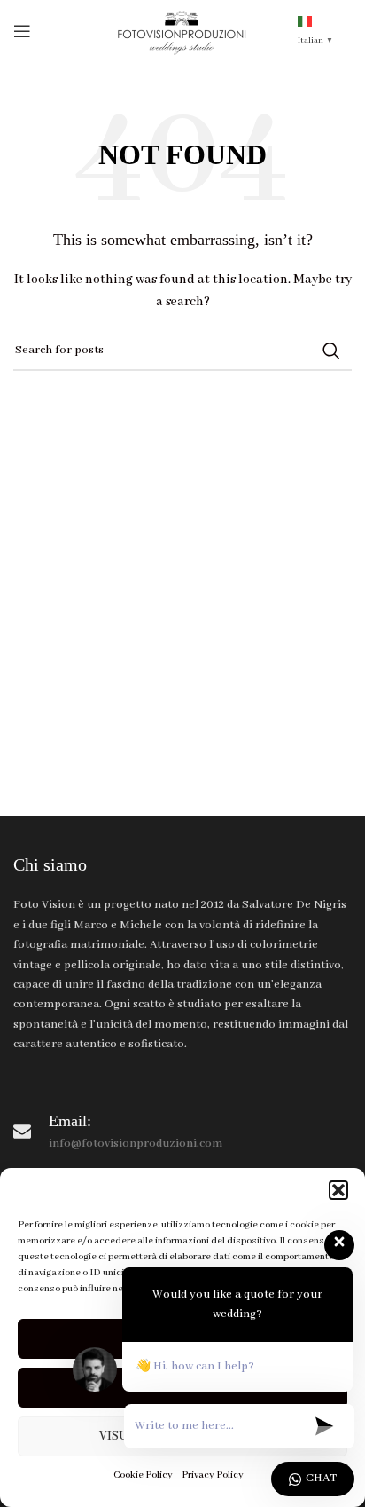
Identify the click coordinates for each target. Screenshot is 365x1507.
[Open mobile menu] (22, 31)
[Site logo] (183, 30)
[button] (338, 1190)
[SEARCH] (331, 350)
